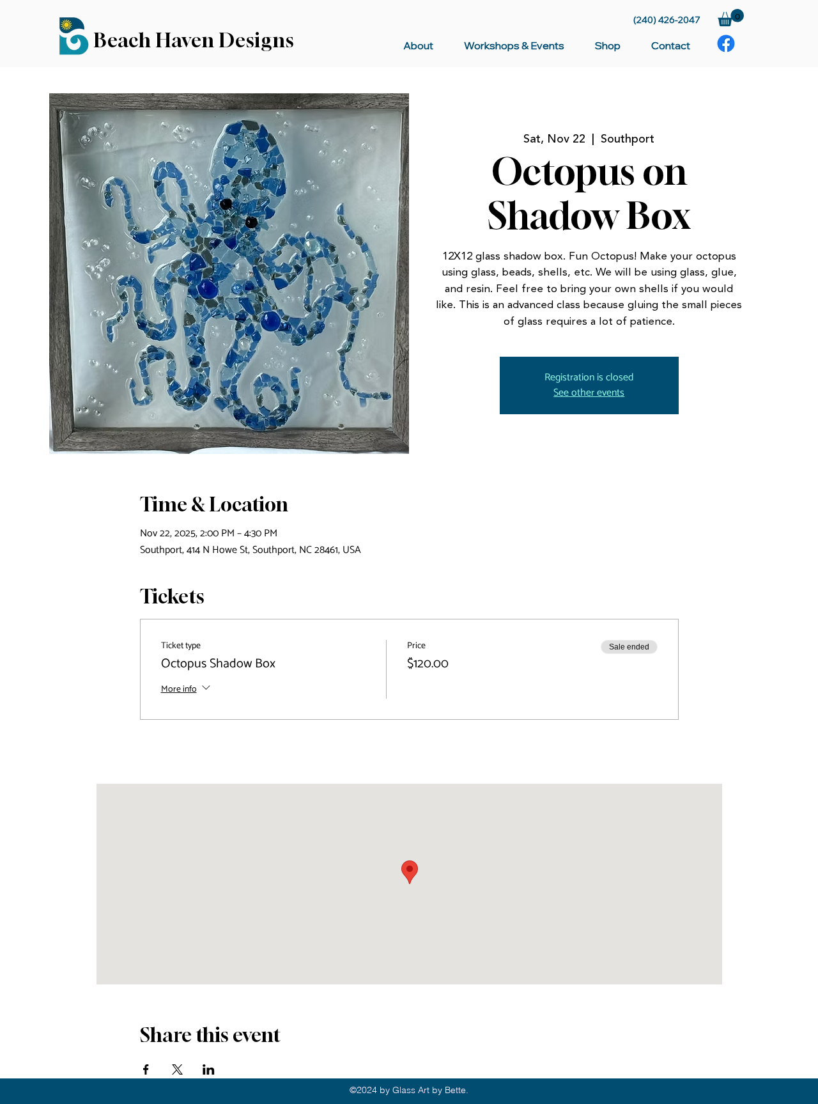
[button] (731, 17)
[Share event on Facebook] (146, 1069)
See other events (588, 392)
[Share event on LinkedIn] (209, 1069)
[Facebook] (725, 43)
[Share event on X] (177, 1069)
